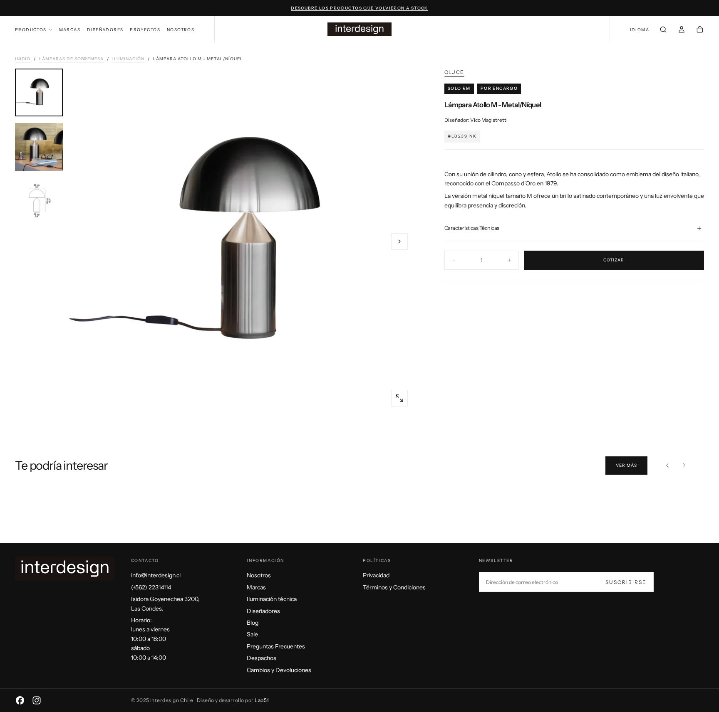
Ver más (626, 465)
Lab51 (262, 700)
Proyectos (145, 29)
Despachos (261, 658)
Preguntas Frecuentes (276, 646)
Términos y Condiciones (394, 587)
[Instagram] (37, 700)
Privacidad (376, 575)
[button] (639, 30)
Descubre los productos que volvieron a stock (359, 8)
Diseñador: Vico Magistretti (476, 120)
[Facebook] (20, 700)
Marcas (69, 29)
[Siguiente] (684, 466)
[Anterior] (667, 466)
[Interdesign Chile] (65, 568)
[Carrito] (700, 30)
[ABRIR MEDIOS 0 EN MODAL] (399, 398)
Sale (252, 634)
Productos (31, 29)
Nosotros (180, 29)
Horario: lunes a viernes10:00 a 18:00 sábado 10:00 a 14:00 (150, 638)
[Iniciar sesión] (681, 30)
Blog (252, 622)
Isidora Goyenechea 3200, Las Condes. (165, 603)
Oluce (454, 72)
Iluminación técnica (272, 599)
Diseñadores (105, 29)
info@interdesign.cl (156, 575)
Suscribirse (626, 582)
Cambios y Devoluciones (279, 670)
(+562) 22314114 (151, 587)
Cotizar (613, 260)
